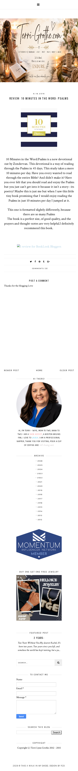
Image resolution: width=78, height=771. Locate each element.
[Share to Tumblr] (44, 261)
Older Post (67, 370)
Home (39, 370)
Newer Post (11, 370)
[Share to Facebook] (35, 261)
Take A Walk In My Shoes (34, 765)
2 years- (39, 638)
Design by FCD (57, 765)
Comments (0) (40, 268)
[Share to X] (31, 261)
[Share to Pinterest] (40, 261)
